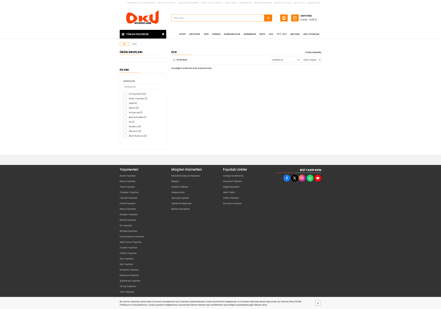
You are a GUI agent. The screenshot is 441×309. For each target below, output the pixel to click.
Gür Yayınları (127, 258)
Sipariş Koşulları (180, 197)
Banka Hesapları (180, 209)
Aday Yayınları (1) (138, 98)
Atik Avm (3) (135, 131)
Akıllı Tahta (230, 2)
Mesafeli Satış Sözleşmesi (185, 175)
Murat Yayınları (128, 220)
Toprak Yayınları (128, 197)
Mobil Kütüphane (263, 2)
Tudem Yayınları (128, 247)
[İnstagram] (302, 178)
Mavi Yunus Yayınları (131, 242)
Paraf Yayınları (128, 203)
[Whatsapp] (310, 178)
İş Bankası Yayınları (130, 280)
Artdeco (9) (135, 126)
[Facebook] (286, 178)
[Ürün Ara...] (268, 18)
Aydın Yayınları (128, 175)
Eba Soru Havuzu (283, 2)
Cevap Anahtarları (233, 175)
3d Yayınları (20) (137, 93)
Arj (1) (131, 121)
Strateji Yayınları (128, 231)
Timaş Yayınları (128, 286)
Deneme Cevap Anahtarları (141, 2)
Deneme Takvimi (166, 2)
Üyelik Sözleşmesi (181, 203)
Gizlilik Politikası (179, 186)
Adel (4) (133, 103)
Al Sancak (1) (135, 112)
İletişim (175, 181)
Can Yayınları (127, 291)
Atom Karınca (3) (138, 135)
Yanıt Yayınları (127, 186)
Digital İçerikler (231, 186)
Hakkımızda (177, 192)
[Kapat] (317, 303)
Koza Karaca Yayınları (132, 236)
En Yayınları (126, 225)
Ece (134, 44)
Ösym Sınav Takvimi (212, 2)
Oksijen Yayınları (129, 214)
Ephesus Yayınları (129, 275)
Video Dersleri (231, 197)
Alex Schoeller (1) (137, 117)
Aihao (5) (134, 107)
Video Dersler (245, 2)
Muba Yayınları (128, 209)
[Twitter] (294, 178)
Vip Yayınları (126, 264)
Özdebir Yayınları (129, 192)
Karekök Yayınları (129, 269)
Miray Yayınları (128, 181)
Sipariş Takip (313, 2)
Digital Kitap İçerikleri (188, 2)
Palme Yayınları (128, 253)
